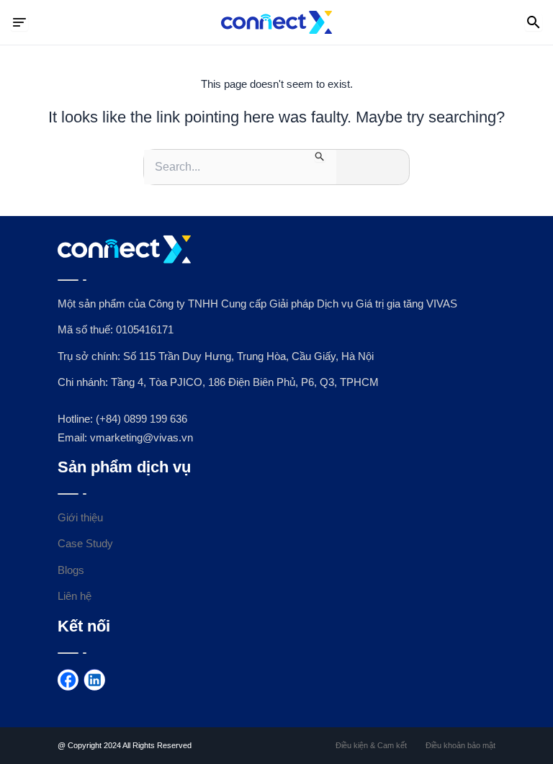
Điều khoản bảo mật (460, 745)
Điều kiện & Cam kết (371, 745)
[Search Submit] (320, 156)
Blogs (71, 570)
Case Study (85, 543)
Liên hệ (74, 596)
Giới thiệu (80, 517)
